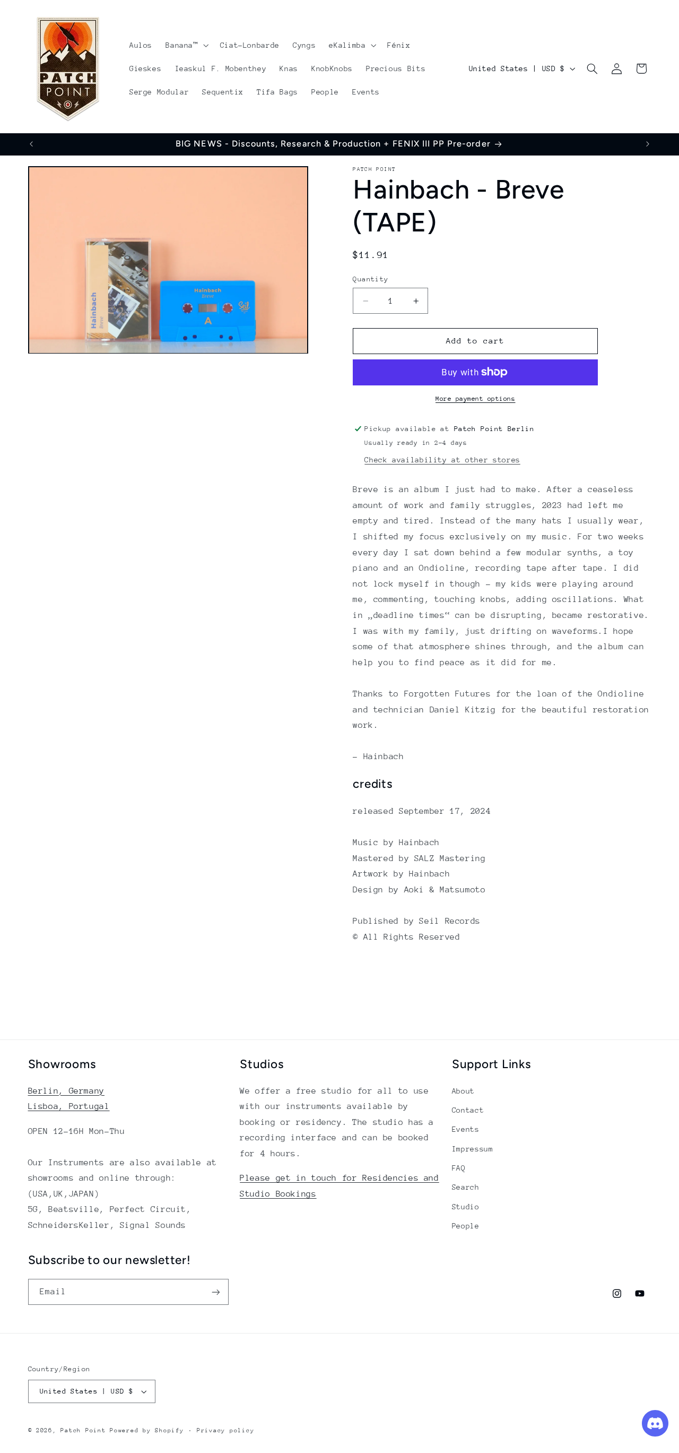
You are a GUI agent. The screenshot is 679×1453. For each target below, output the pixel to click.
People (466, 1226)
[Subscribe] (215, 1292)
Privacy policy (225, 1430)
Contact (468, 1110)
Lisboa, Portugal (69, 1106)
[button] (186, 45)
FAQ (459, 1168)
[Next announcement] (647, 143)
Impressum (472, 1149)
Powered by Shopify (147, 1430)
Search (466, 1187)
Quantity (370, 278)
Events (466, 1129)
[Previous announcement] (31, 143)
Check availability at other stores (442, 459)
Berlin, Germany (66, 1091)
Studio (466, 1206)
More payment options (476, 398)
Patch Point (83, 1430)
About (463, 1091)
